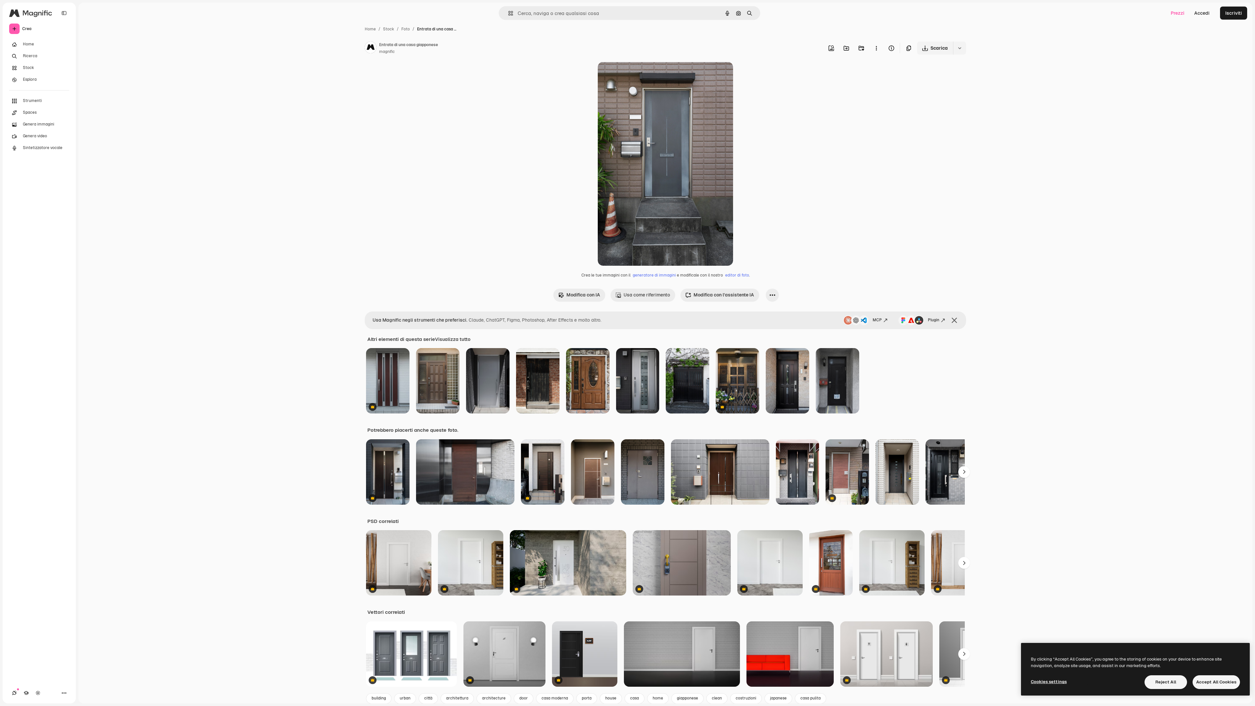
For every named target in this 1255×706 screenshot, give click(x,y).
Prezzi (1177, 13)
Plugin (933, 320)
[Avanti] (964, 472)
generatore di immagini (654, 275)
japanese (778, 698)
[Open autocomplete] (508, 13)
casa (634, 698)
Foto (405, 29)
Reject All (1165, 682)
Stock (388, 29)
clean (717, 698)
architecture (494, 698)
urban (405, 698)
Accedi (1202, 13)
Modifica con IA (583, 295)
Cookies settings (1049, 681)
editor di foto (737, 275)
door (523, 698)
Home (370, 29)
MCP (877, 320)
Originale (640, 74)
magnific (387, 51)
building (379, 698)
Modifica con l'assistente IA (724, 295)
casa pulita (810, 698)
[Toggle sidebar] (64, 13)
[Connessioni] (14, 693)
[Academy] (26, 693)
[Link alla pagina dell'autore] (370, 48)
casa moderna (555, 698)
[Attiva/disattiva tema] (38, 693)
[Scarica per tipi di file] (959, 48)
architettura (457, 698)
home (658, 698)
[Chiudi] (954, 320)
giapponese (687, 698)
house (610, 698)
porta (587, 698)
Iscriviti (1233, 13)
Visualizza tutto (452, 339)
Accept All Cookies (1216, 682)
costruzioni (746, 698)
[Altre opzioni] (876, 48)
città (428, 698)
